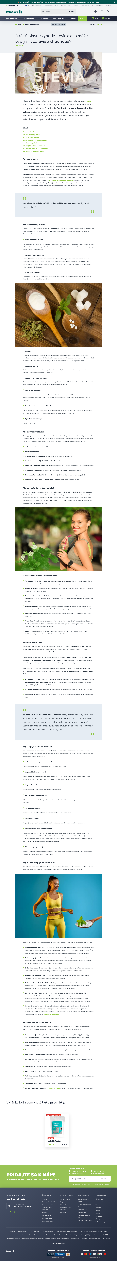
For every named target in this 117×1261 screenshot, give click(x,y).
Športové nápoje (65, 1199)
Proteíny (44, 1199)
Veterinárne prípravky (102, 1222)
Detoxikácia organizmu (84, 1204)
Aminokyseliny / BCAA (48, 1202)
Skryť (115, 2)
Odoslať (102, 1179)
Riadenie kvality (75, 1238)
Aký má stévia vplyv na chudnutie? (35, 148)
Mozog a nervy (100, 1219)
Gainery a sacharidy (47, 1205)
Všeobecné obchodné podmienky (67, 1231)
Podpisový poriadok (44, 1238)
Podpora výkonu (64, 1202)
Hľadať (71, 11)
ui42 (63, 1257)
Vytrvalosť (63, 1205)
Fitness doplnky (82, 1209)
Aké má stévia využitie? (31, 135)
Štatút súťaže (106, 1238)
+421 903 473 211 (13, 5)
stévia (87, 101)
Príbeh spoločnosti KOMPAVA (19, 1231)
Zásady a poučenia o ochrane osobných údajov (94, 1231)
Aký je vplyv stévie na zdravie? (34, 146)
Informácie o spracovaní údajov (18, 1235)
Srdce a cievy (99, 1216)
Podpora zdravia (28, 18)
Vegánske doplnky (47, 1221)
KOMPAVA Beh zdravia (84, 1220)
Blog (96, 18)
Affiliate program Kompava (29, 1238)
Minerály (98, 1207)
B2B (69, 5)
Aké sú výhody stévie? (31, 137)
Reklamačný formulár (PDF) (100, 1235)
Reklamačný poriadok (35, 1235)
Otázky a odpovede (94, 1238)
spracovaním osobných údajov (99, 1184)
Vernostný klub (99, 5)
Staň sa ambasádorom (63, 1238)
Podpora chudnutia (83, 1207)
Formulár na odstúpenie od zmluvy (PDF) (78, 1235)
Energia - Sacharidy (58, 24)
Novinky (73, 18)
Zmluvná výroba (48, 5)
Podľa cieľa (44, 18)
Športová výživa (11, 18)
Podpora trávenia (101, 1202)
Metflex (63, 5)
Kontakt (108, 5)
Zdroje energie (46, 1215)
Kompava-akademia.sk (87, 5)
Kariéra (53, 1238)
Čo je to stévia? (28, 132)
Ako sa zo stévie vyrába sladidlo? (35, 140)
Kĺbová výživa (99, 1199)
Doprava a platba (37, 5)
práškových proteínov (51, 1014)
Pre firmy (84, 1238)
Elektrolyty (63, 1212)
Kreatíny (44, 1212)
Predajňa (75, 5)
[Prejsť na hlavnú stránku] (22, 12)
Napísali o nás (35, 1231)
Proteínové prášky (53, 1088)
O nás (56, 5)
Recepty (108, 18)
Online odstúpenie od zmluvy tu (54, 1235)
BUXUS (59, 1257)
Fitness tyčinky (82, 1212)
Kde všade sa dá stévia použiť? (34, 151)
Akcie (82, 18)
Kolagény (98, 1213)
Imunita (98, 1210)
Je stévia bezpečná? (30, 143)
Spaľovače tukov (47, 1218)
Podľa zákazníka (58, 18)
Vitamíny (98, 1205)
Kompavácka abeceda (13, 1238)
